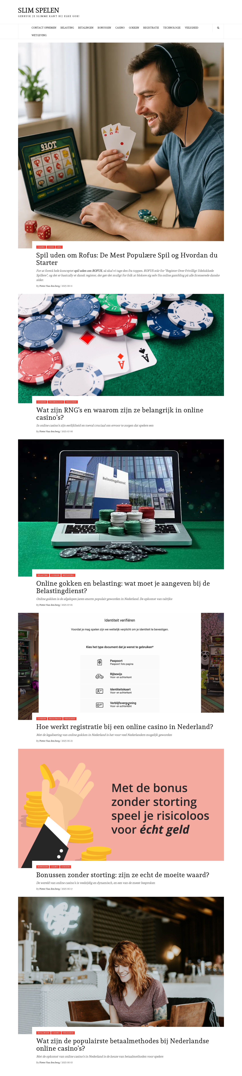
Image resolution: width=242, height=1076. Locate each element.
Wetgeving (39, 35)
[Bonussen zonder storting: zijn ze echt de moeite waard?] (121, 807)
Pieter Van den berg (49, 286)
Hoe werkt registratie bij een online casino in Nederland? (124, 727)
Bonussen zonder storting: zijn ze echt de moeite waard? (122, 875)
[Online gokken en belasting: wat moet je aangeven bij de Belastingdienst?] (121, 507)
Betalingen (85, 27)
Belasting (67, 27)
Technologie (172, 27)
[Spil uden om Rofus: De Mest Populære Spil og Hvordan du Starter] (121, 145)
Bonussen (104, 27)
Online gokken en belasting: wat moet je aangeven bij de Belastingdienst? (123, 587)
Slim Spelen (38, 10)
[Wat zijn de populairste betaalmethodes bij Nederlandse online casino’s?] (121, 965)
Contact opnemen (44, 27)
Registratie (151, 27)
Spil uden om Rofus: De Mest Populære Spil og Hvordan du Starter (127, 258)
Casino (120, 27)
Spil (59, 247)
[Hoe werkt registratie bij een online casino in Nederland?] (121, 665)
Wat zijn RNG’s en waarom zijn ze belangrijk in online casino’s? (119, 413)
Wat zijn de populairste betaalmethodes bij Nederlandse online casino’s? (122, 1044)
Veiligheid (191, 27)
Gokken (134, 27)
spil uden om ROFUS (88, 270)
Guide (51, 247)
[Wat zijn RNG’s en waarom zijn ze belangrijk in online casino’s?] (121, 348)
